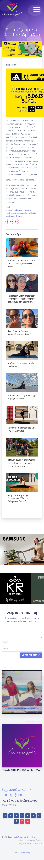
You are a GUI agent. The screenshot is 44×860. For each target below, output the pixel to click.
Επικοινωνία (38, 844)
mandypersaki (11, 213)
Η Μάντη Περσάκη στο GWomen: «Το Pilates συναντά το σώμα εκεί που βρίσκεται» (21, 463)
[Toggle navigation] (36, 9)
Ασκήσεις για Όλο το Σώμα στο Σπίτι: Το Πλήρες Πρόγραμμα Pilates (21, 263)
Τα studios (19, 840)
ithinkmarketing (25, 853)
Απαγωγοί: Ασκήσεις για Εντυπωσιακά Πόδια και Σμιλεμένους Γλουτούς (18, 498)
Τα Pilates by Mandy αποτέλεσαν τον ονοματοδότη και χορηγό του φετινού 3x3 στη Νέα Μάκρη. (22, 299)
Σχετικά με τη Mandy (33, 840)
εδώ (13, 185)
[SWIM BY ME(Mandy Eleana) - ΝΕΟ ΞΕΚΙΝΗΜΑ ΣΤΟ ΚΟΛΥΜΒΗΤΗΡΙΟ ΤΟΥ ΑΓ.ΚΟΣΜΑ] (22, 745)
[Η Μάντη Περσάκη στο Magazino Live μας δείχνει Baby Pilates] (22, 692)
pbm (26, 213)
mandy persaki (24, 210)
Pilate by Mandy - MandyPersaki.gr (23, 837)
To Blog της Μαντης (24, 844)
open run (20, 213)
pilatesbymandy (17, 216)
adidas (16, 210)
